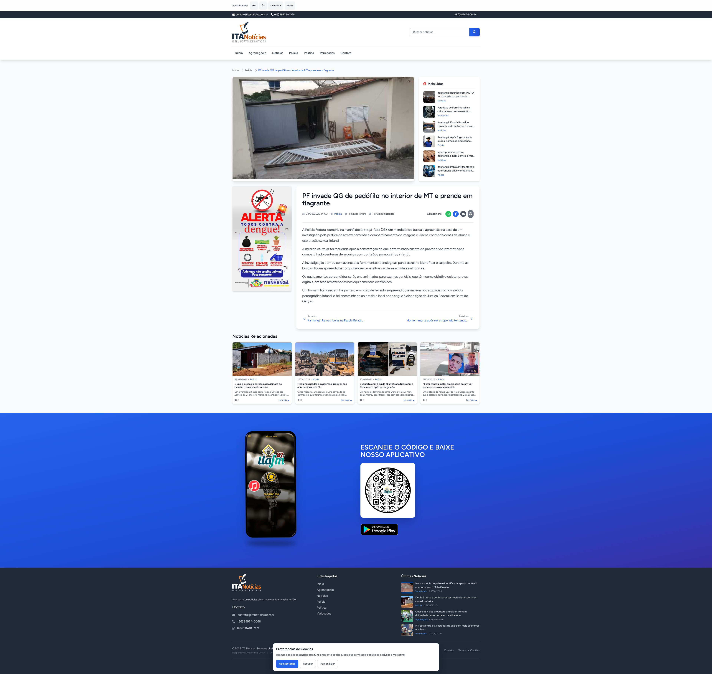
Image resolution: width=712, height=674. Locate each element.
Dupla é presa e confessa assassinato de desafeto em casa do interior (258, 385)
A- (263, 5)
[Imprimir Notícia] (471, 214)
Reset (290, 5)
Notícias (277, 53)
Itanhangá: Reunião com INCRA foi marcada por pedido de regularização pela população (455, 96)
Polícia (293, 53)
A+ (254, 5)
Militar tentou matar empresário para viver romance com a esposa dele (447, 385)
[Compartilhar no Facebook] (456, 214)
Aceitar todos (287, 663)
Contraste (276, 5)
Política (309, 53)
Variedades (327, 53)
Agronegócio (257, 53)
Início (239, 53)
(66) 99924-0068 (284, 14)
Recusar (308, 663)
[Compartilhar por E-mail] (463, 214)
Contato (345, 53)
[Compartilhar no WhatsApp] (448, 214)
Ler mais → (284, 400)
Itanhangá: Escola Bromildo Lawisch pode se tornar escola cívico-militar (454, 126)
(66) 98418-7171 (248, 628)
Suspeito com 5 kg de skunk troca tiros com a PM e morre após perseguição (386, 385)
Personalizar (327, 663)
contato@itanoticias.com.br (256, 615)
